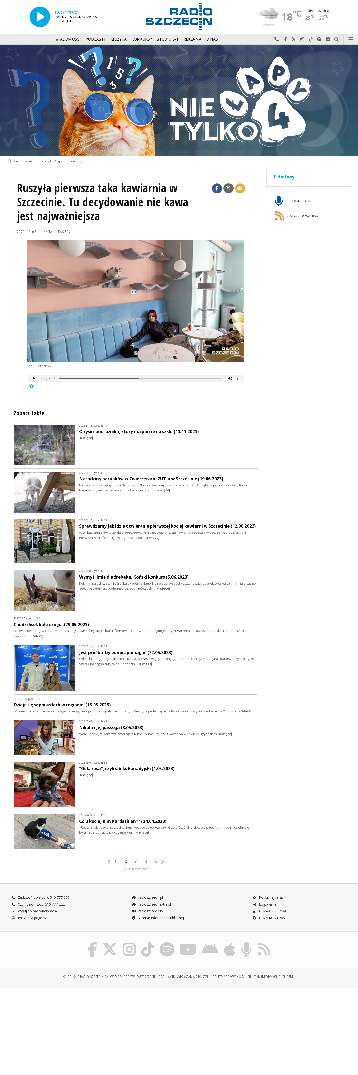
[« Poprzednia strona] (109, 861)
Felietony (75, 161)
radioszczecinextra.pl (154, 904)
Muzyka (119, 39)
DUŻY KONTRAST (272, 918)
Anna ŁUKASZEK (57, 231)
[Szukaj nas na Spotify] (167, 943)
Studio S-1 (168, 39)
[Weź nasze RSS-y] (264, 943)
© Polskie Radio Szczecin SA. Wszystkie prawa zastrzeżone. (110, 976)
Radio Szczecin (24, 161)
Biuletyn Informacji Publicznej (160, 918)
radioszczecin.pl (150, 897)
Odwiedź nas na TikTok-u (311, 39)
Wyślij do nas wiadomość (328, 39)
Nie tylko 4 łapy (52, 161)
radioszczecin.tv (150, 911)
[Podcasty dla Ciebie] (246, 943)
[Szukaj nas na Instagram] (129, 943)
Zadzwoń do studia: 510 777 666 (43, 897)
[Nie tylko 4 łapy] (179, 100)
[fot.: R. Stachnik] (135, 301)
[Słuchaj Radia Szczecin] (40, 17)
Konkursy (142, 39)
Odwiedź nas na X (294, 39)
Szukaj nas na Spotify (319, 39)
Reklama (192, 39)
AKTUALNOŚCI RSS (302, 216)
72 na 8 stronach (136, 869)
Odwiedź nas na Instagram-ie (302, 39)
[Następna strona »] (162, 861)
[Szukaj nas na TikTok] (148, 943)
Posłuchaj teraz (270, 897)
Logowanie (267, 904)
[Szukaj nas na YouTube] (188, 943)
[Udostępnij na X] (228, 188)
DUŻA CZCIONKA (272, 911)
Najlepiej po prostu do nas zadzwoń (277, 39)
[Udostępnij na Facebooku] (217, 188)
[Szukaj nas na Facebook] (92, 943)
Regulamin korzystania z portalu (185, 976)
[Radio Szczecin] (179, 16)
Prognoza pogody (31, 918)
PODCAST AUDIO (300, 201)
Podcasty (95, 39)
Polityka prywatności (229, 976)
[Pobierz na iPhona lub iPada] (229, 943)
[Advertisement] (49, 1029)
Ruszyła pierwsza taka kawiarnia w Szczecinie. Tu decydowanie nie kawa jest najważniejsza (102, 202)
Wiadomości (68, 39)
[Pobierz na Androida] (210, 943)
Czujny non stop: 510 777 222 (41, 904)
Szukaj (336, 39)
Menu (351, 39)
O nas (212, 39)
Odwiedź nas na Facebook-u (285, 39)
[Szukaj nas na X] (110, 943)
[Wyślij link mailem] (240, 188)
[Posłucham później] (31, 385)
